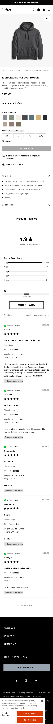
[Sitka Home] (14, 9)
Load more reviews (26, 605)
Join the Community (27, 667)
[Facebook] (17, 681)
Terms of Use (44, 692)
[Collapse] (49, 176)
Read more (37, 376)
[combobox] (38, 315)
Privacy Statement (27, 692)
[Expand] (49, 205)
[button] (16, 130)
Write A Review (26, 305)
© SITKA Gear (9, 692)
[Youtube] (36, 681)
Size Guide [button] (6, 141)
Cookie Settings (5, 714)
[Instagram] (26, 681)
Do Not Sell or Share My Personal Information (23, 696)
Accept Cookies (29, 713)
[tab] (26, 176)
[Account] (44, 10)
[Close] (42, 701)
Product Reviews (26, 218)
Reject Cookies (30, 720)
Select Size (26, 148)
